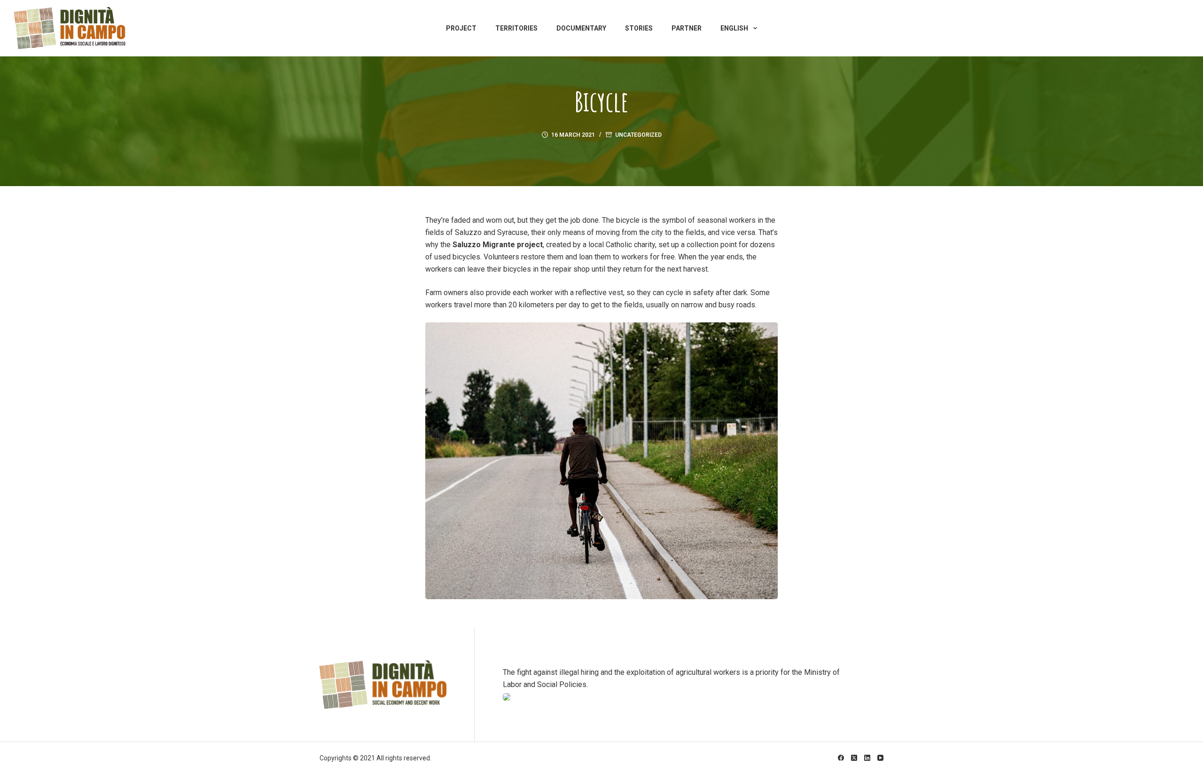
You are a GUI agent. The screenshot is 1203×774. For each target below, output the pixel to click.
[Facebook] (841, 758)
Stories (639, 28)
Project (461, 28)
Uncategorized (638, 135)
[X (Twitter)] (854, 758)
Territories (516, 28)
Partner (687, 28)
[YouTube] (880, 758)
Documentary (581, 28)
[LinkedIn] (867, 758)
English (734, 28)
